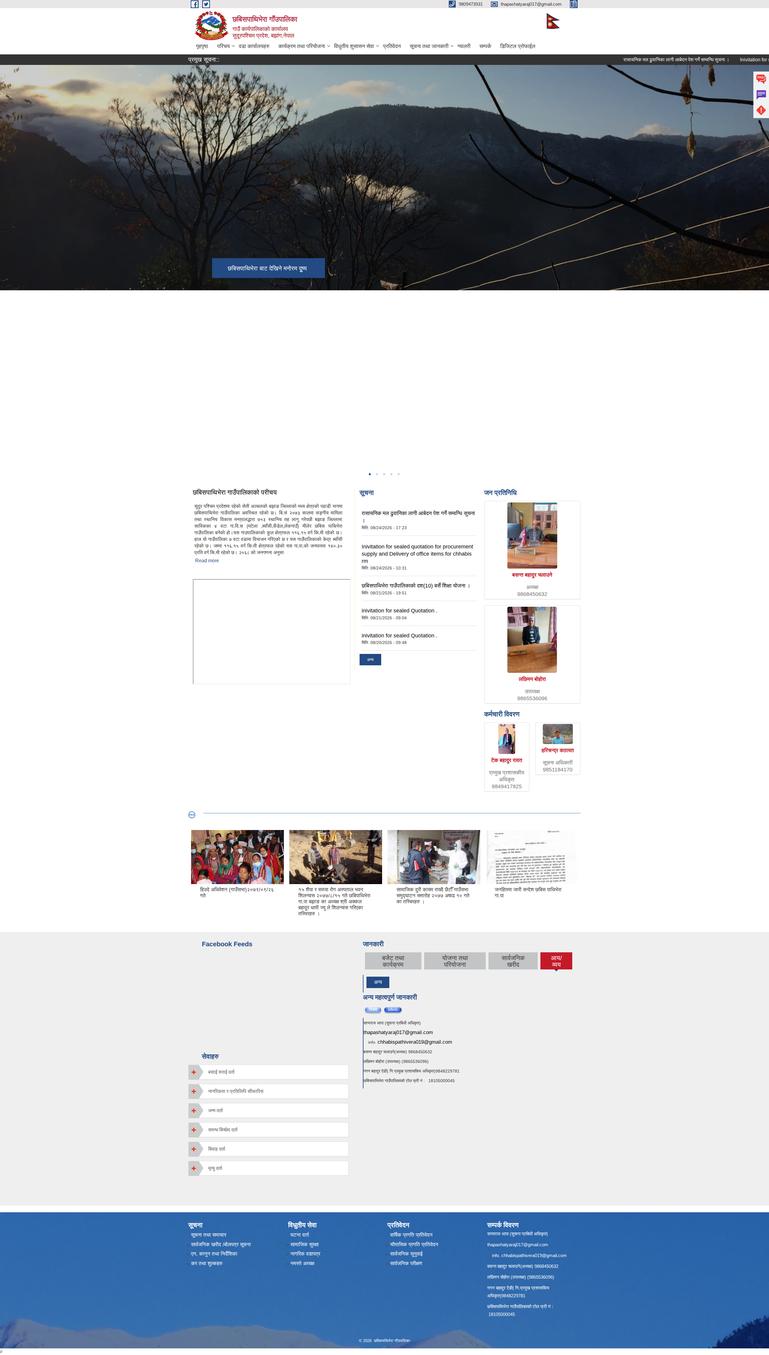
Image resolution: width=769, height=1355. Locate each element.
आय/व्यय (556, 961)
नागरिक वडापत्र (305, 1254)
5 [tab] (398, 474)
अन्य (370, 659)
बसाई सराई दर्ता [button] (221, 1072)
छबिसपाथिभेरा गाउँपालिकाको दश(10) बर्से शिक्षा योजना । (416, 586)
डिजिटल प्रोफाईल (517, 46)
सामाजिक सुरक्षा (304, 1244)
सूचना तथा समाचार (208, 1235)
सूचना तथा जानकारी (429, 46)
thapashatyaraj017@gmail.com (398, 1032)
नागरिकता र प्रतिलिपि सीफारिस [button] (235, 1091)
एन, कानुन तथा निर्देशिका (214, 1254)
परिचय (223, 46)
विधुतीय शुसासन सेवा (354, 46)
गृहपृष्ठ (202, 46)
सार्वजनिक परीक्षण (406, 1263)
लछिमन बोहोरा (532, 679)
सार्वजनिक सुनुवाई (406, 1254)
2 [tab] (376, 474)
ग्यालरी (463, 46)
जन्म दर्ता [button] (215, 1110)
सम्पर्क (485, 46)
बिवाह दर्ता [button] (216, 1149)
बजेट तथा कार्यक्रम (393, 961)
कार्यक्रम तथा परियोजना (301, 46)
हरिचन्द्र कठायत (558, 750)
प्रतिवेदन (392, 46)
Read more (207, 560)
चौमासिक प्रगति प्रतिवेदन (414, 1244)
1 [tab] (369, 474)
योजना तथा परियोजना (455, 961)
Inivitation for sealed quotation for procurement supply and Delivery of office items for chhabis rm (417, 554)
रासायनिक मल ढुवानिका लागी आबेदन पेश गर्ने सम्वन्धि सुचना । (631, 59)
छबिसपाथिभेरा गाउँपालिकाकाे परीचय (235, 492)
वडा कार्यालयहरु (254, 46)
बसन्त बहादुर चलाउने (532, 575)
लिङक (373, 1009)
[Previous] (6, 344)
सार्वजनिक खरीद (513, 961)
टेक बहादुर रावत (506, 760)
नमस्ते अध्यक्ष (302, 1263)
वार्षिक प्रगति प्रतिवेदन (411, 1235)
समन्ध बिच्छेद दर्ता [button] (223, 1129)
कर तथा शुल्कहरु (207, 1263)
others (395, 1009)
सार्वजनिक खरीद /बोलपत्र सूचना (221, 1244)
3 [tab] (383, 474)
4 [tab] (391, 474)
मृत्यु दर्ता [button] (215, 1168)
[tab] (268, 1072)
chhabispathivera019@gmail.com (415, 1042)
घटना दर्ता (299, 1235)
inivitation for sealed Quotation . (399, 611)
